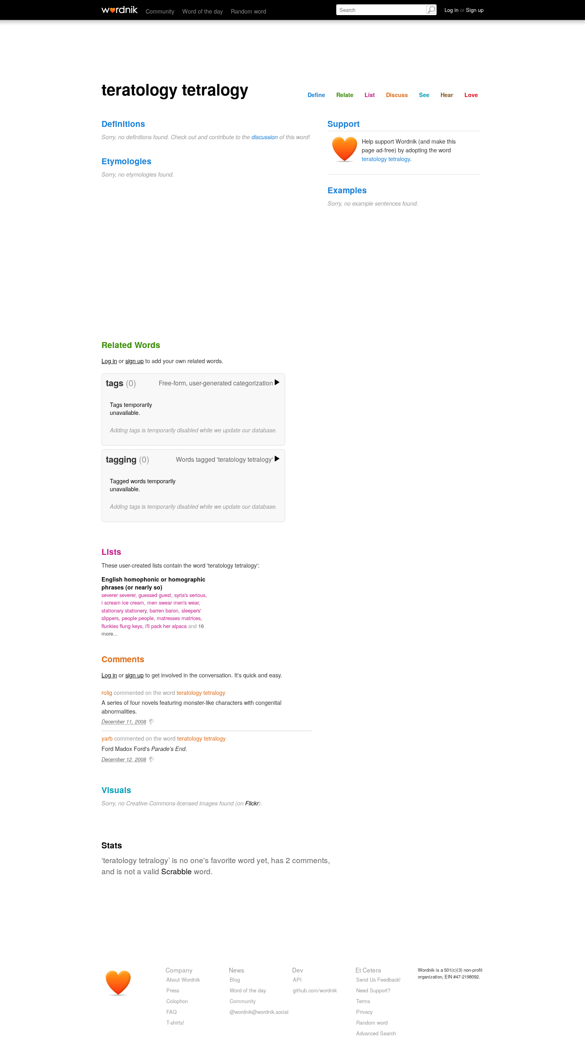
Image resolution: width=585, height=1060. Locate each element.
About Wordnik (183, 979)
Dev (297, 969)
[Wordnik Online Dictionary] (119, 9)
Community (160, 11)
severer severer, (119, 595)
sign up (134, 360)
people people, (139, 618)
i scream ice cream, (124, 602)
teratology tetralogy (386, 158)
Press (172, 990)
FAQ (171, 1011)
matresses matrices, (179, 618)
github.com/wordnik (315, 990)
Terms (363, 1001)
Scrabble (176, 871)
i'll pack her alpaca (166, 626)
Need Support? (373, 990)
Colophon (177, 1001)
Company (179, 969)
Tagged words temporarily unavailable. (143, 485)
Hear (447, 95)
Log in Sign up (464, 10)
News (236, 969)
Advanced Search (376, 1033)
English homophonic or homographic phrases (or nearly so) (153, 583)
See (424, 95)
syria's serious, (190, 595)
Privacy (364, 1011)
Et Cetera (368, 969)
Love (471, 95)
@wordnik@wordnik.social (259, 1011)
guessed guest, (156, 595)
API (297, 979)
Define (316, 95)
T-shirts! (175, 1022)
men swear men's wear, (173, 602)
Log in (109, 360)
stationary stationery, (125, 610)
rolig (106, 692)
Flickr (252, 803)
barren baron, (165, 610)
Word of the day (202, 11)
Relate (344, 95)
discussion (265, 137)
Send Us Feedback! (378, 979)
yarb (107, 738)
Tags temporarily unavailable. (131, 408)
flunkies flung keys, (123, 626)
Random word (248, 11)
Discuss (397, 95)
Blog (235, 979)
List (370, 95)
